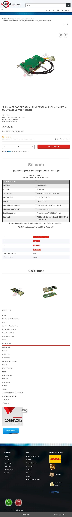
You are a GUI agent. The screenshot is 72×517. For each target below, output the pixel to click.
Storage (4, 385)
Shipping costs (8, 469)
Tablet (4, 389)
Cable (4, 340)
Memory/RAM (6, 382)
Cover (4, 315)
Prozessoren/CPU (7, 368)
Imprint (28, 476)
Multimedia (6, 354)
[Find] (68, 5)
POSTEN (4, 365)
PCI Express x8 (37, 249)
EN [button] (47, 10)
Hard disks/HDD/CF (8, 333)
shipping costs (19, 131)
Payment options (9, 463)
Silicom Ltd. (36, 241)
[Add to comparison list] (61, 35)
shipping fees (19, 510)
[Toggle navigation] (2, 9)
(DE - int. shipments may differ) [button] (26, 139)
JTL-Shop (62, 514)
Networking (6, 358)
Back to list (5, 19)
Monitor (4, 351)
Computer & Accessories (10, 326)
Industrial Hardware (8, 336)
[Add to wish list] (66, 35)
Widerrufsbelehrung (32, 456)
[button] (53, 10)
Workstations (6, 403)
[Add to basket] (3, 30)
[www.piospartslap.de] (11, 4)
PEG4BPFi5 (36, 245)
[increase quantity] (32, 147)
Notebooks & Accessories (10, 361)
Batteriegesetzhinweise (33, 479)
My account (29, 466)
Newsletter (7, 473)
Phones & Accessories (9, 396)
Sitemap (28, 473)
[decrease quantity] (4, 147)
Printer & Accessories (9, 329)
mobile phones (7, 375)
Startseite (7, 456)
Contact (28, 469)
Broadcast (5, 322)
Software (5, 379)
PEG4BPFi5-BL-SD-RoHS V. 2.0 (41, 237)
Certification (7, 466)
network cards (13, 119)
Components (6, 343)
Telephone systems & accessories (12, 392)
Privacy (28, 459)
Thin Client (5, 399)
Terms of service (31, 463)
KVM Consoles (6, 347)
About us (6, 459)
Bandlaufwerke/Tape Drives (11, 319)
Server (4, 372)
